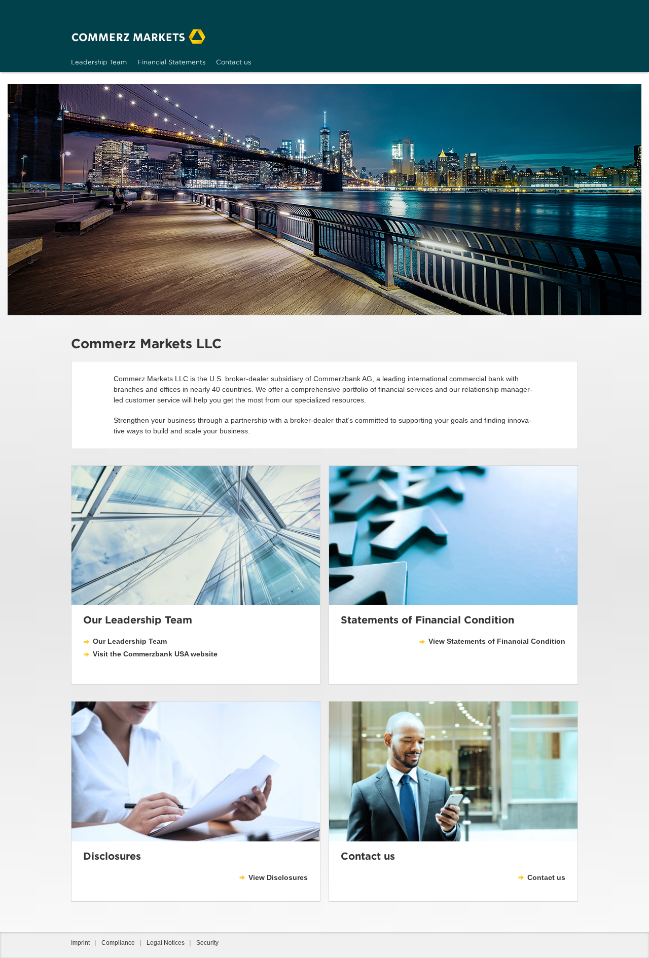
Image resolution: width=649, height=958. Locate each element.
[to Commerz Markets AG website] (138, 36)
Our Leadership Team (130, 641)
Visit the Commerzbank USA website (155, 654)
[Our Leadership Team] (195, 535)
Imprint (80, 942)
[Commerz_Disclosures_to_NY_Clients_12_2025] (195, 771)
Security (207, 942)
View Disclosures (278, 877)
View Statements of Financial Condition (496, 641)
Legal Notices (166, 942)
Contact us (546, 877)
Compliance (118, 942)
